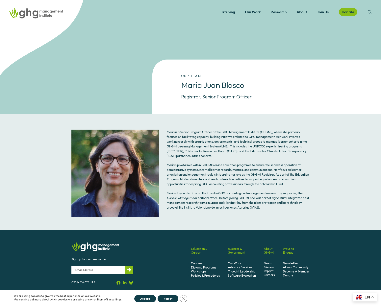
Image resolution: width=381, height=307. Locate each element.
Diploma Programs (203, 267)
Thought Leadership (241, 271)
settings (116, 299)
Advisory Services (240, 267)
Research (279, 12)
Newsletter (290, 263)
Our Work (253, 12)
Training (228, 12)
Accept (145, 298)
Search (369, 12)
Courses (196, 263)
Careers (269, 275)
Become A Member (296, 271)
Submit (129, 270)
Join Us (323, 12)
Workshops (198, 271)
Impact (268, 271)
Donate (288, 275)
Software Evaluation (242, 275)
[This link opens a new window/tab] (118, 282)
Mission (269, 267)
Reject (168, 298)
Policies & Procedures (205, 275)
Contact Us (83, 282)
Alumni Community (295, 267)
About (302, 12)
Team (267, 263)
